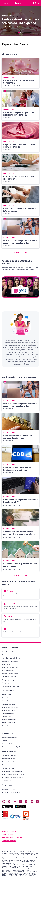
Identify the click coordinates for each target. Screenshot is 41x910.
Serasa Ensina (6, 716)
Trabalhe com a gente (9, 841)
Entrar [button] (37, 3)
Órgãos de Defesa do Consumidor (12, 837)
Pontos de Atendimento (9, 737)
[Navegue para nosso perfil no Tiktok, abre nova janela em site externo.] (9, 801)
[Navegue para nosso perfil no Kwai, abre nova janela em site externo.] (37, 801)
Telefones (5, 740)
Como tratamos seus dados (11, 686)
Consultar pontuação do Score (11, 658)
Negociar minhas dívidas (10, 661)
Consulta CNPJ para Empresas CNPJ (13, 777)
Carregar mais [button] (21, 252)
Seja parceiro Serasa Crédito (11, 792)
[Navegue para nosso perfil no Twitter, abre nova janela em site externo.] (20, 801)
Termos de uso (6, 780)
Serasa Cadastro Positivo (10, 707)
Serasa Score (6, 701)
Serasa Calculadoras (8, 710)
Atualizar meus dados (9, 677)
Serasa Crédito (6, 695)
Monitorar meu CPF (8, 664)
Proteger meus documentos (11, 765)
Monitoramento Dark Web (10, 667)
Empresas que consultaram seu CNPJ (14, 774)
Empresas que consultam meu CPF (13, 771)
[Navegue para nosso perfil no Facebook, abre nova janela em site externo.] (26, 801)
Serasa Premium (7, 698)
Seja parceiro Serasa (8, 789)
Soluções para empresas (10, 680)
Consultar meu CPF (8, 652)
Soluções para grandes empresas (12, 683)
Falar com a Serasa (8, 670)
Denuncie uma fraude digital (11, 747)
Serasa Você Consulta (9, 719)
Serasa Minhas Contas (9, 723)
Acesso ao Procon (8, 834)
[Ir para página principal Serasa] (18, 3)
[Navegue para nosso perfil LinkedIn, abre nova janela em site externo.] (32, 801)
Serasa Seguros (7, 726)
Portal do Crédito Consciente (11, 762)
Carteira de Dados (7, 729)
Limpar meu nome (8, 655)
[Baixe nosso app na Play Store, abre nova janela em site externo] (20, 808)
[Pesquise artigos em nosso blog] (28, 3)
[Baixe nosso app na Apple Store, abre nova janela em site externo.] (7, 808)
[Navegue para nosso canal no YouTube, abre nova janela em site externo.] (15, 801)
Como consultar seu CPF (10, 758)
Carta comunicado (8, 768)
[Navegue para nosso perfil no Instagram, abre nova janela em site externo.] (3, 801)
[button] (20, 44)
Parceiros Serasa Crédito (10, 673)
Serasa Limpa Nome (8, 704)
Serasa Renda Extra (8, 713)
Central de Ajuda (7, 744)
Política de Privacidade (9, 831)
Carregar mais (21, 575)
